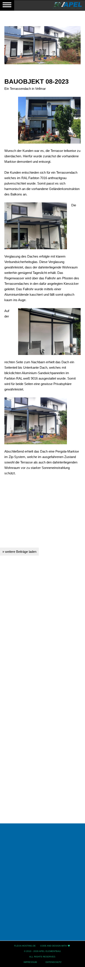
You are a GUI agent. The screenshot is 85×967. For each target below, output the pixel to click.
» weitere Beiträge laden (19, 551)
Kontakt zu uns (42, 909)
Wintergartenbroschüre (42, 867)
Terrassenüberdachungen (42, 895)
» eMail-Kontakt (15, 810)
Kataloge (42, 938)
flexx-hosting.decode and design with (40, 946)
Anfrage (43, 924)
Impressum (30, 962)
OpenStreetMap (43, 739)
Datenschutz (53, 962)
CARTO (75, 739)
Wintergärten (42, 881)
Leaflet (24, 739)
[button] (45, 654)
